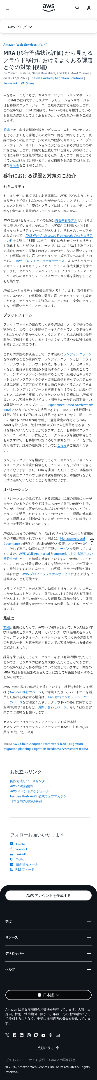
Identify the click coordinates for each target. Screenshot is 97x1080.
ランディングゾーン (77, 354)
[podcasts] (50, 1035)
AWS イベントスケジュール (29, 791)
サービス (63, 548)
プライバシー (14, 1060)
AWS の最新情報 (21, 786)
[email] (58, 1035)
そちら (14, 165)
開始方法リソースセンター (29, 781)
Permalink (10, 83)
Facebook (20, 849)
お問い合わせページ (52, 707)
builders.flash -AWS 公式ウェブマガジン (38, 796)
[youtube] (43, 1035)
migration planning (17, 749)
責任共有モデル (66, 220)
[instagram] (29, 1035)
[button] (48, 27)
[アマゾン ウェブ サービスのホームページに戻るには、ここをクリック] (48, 8)
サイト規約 (37, 1060)
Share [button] (29, 83)
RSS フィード (24, 869)
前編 (6, 130)
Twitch (19, 859)
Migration (76, 744)
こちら (62, 445)
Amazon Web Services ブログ (25, 44)
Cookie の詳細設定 (62, 1060)
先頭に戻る (46, 1048)
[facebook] (14, 1035)
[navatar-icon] (88, 8)
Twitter (20, 844)
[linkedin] (21, 1035)
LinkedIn (21, 854)
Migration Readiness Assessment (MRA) (60, 749)
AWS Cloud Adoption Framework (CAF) (40, 744)
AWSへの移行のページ (26, 692)
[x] (7, 1035)
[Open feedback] (92, 540)
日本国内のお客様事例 (26, 801)
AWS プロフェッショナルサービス (40, 261)
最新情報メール (26, 864)
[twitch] (36, 1035)
